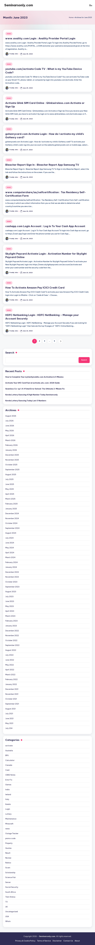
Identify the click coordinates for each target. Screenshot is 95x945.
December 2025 (12, 455)
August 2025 (10, 474)
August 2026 (10, 416)
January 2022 (11, 684)
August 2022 (10, 650)
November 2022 (12, 635)
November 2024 (12, 518)
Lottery (8, 814)
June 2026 (9, 426)
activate (9, 746)
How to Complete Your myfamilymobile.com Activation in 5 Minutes (34, 377)
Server (8, 882)
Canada (8, 765)
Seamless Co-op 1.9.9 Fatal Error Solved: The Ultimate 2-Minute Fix (35, 389)
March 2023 (10, 616)
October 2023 (11, 582)
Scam (7, 868)
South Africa (10, 892)
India (7, 789)
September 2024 (12, 528)
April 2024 (9, 553)
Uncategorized (11, 911)
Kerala (8, 804)
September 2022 (12, 645)
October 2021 (11, 699)
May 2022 (9, 665)
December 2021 (11, 689)
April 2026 (9, 435)
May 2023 (9, 606)
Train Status (10, 897)
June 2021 (9, 718)
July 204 (8, 728)
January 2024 (11, 567)
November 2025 (12, 460)
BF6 (7, 755)
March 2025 (10, 499)
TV (6, 902)
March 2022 (10, 675)
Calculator (9, 760)
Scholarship (10, 872)
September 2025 (12, 469)
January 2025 (11, 509)
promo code (10, 838)
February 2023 (11, 621)
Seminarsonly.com (18, 5)
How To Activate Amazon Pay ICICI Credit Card (34, 287)
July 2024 (9, 538)
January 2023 (11, 626)
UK (6, 907)
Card (7, 770)
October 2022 (11, 640)
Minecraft (9, 824)
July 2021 (9, 713)
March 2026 (10, 440)
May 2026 (9, 431)
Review (8, 858)
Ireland (8, 794)
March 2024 (10, 557)
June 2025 (9, 484)
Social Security (11, 887)
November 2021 (11, 694)
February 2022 (11, 679)
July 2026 (9, 421)
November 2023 (12, 577)
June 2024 (9, 543)
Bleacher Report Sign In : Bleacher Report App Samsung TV (42, 164)
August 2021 (10, 709)
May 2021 (9, 723)
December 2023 (12, 572)
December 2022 (12, 631)
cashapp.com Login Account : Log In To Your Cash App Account (45, 226)
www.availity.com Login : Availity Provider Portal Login (40, 38)
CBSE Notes (10, 775)
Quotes (8, 848)
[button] (60, 341)
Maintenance (10, 819)
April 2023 (9, 611)
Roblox (8, 863)
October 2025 (11, 465)
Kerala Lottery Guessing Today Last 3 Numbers (25, 401)
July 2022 (9, 655)
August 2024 (10, 533)
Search (9, 352)
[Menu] (90, 5)
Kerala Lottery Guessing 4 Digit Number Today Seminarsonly (31, 395)
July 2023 (9, 596)
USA (7, 916)
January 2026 (11, 450)
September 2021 (12, 704)
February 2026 (11, 445)
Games (8, 785)
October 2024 (11, 523)
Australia (9, 750)
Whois (8, 921)
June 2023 (9, 601)
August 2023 (10, 591)
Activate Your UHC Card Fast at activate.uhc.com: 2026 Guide (32, 383)
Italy (7, 799)
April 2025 (9, 494)
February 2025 (11, 504)
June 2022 (9, 660)
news (9, 34)
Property (8, 843)
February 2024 (11, 562)
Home (71, 17)
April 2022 (9, 670)
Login (7, 809)
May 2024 (9, 548)
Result (7, 853)
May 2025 (9, 489)
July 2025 (9, 479)
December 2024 (12, 513)
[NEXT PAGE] (60, 341)
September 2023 (12, 587)
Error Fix (8, 780)
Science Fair (10, 877)
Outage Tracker (11, 833)
